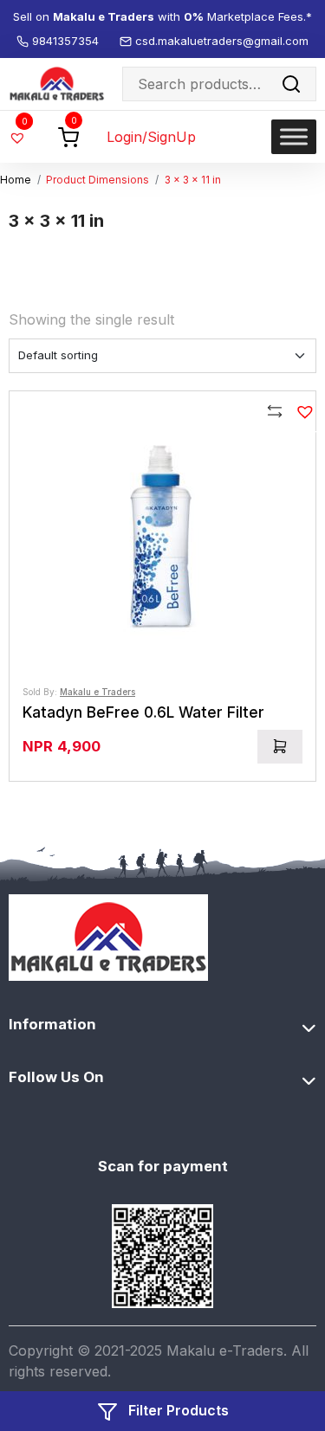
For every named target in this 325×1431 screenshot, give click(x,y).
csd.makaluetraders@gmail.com (222, 41)
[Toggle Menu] (294, 136)
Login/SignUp (151, 136)
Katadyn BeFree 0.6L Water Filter (143, 712)
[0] (68, 136)
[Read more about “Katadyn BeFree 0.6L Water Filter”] (279, 747)
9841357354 (67, 41)
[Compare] (275, 414)
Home (15, 180)
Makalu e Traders (97, 691)
